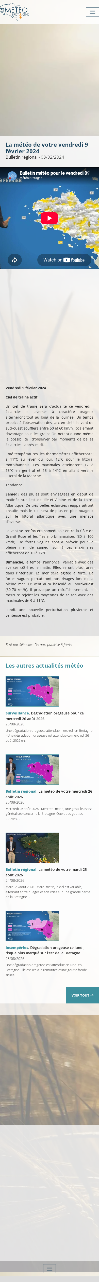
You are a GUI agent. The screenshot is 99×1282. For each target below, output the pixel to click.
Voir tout (81, 995)
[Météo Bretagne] (14, 12)
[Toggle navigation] (92, 12)
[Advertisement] (49, 79)
